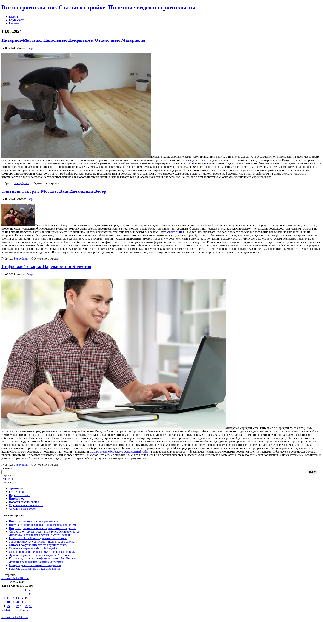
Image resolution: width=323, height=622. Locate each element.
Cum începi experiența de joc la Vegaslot (33, 548)
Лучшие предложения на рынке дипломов (36, 561)
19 (12, 602)
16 (30, 598)
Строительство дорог (22, 508)
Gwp (30, 48)
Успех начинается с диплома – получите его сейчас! (42, 541)
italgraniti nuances (198, 160)
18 (8, 602)
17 (3, 602)
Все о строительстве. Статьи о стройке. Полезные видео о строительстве (98, 7)
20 (17, 602)
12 (12, 598)
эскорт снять (174, 231)
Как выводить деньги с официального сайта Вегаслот (43, 558)
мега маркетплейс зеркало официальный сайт (119, 451)
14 (21, 598)
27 (17, 606)
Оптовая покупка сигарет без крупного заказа (38, 545)
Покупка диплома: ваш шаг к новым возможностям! (42, 524)
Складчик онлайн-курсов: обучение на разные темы (42, 551)
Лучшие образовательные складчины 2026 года (39, 555)
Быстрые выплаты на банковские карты (34, 568)
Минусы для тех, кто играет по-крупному (35, 565)
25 (8, 606)
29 (26, 606)
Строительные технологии (26, 505)
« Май (6, 610)
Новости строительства (24, 501)
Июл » (24, 610)
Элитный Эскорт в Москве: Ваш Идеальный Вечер (53, 191)
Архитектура (17, 488)
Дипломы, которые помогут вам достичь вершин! (41, 534)
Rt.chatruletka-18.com (14, 617)
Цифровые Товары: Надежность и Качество (46, 266)
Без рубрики (21, 183)
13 (17, 598)
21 (21, 602)
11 (8, 598)
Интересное (16, 498)
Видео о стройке (19, 495)
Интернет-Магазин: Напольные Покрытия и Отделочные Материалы (73, 40)
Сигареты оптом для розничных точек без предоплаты (44, 531)
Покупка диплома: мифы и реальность (33, 521)
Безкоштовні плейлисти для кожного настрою (38, 538)
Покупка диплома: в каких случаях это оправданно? (42, 528)
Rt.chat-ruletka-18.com (15, 578)
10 (3, 598)
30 (30, 606)
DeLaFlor (7, 478)
